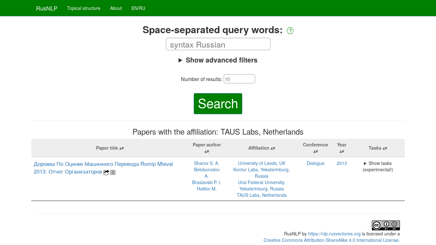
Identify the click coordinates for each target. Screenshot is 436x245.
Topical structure (84, 8)
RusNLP (46, 8)
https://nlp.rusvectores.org (334, 233)
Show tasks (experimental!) (378, 166)
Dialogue (316, 163)
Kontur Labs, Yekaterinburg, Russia (261, 172)
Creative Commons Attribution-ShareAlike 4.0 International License (331, 240)
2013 (342, 163)
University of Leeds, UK (261, 163)
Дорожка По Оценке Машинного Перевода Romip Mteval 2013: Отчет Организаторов (103, 167)
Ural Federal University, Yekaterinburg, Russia (261, 185)
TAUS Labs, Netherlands (262, 195)
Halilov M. (207, 188)
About (116, 8)
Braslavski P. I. (206, 182)
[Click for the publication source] (106, 171)
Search (218, 102)
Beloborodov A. (207, 172)
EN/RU (138, 8)
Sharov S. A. (206, 163)
